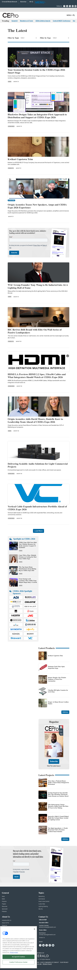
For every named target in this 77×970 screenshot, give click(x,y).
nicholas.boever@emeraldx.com (47, 934)
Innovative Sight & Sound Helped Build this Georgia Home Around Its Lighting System (58, 818)
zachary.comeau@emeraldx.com (47, 927)
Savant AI (15, 21)
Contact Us (42, 937)
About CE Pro (5, 923)
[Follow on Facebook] (64, 6)
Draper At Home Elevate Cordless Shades (58, 703)
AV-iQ (31, 2)
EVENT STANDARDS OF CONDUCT (49, 962)
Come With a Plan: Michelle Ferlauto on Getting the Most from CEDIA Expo (27, 557)
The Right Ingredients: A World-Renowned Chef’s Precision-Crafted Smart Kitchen (58, 830)
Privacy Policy (14, 952)
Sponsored (11, 126)
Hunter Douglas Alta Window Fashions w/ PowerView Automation (57, 679)
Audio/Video (41, 904)
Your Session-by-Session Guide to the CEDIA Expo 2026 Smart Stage (36, 71)
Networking (41, 896)
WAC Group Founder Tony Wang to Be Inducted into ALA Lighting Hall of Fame (38, 286)
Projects (4, 904)
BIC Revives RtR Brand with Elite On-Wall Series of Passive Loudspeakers (35, 331)
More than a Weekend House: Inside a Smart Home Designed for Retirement (58, 782)
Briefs (3, 899)
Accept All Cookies (18, 956)
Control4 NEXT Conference (61, 21)
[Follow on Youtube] (75, 6)
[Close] (34, 929)
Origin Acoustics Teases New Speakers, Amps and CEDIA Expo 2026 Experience (37, 206)
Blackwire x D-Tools (26, 21)
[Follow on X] (70, 6)
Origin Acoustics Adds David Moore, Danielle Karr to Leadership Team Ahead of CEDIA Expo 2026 (35, 420)
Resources (4, 906)
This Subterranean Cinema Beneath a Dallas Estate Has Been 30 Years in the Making (58, 806)
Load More (38, 531)
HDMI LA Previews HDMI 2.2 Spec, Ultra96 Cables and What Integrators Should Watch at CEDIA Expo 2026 (37, 375)
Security (40, 909)
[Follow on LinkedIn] (67, 6)
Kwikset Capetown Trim (20, 159)
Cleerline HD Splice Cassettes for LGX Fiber (58, 691)
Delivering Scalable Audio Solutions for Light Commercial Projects (38, 465)
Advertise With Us (6, 920)
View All (65, 712)
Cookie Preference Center (18, 962)
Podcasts (4, 911)
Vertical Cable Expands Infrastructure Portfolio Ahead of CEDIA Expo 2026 (37, 508)
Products (10, 168)
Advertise (23, 2)
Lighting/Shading (43, 906)
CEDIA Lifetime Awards (42, 21)
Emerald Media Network (9, 2)
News (9, 81)
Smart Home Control (43, 901)
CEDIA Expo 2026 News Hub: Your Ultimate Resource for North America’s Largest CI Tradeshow (28, 544)
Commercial (41, 899)
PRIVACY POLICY (47, 964)
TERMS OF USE (37, 964)
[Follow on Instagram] (73, 6)
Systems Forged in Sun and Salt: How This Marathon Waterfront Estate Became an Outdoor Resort (58, 794)
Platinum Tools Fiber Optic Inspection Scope (56, 667)
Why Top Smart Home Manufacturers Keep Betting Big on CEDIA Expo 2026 (27, 568)
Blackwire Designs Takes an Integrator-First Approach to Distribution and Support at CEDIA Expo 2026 (37, 116)
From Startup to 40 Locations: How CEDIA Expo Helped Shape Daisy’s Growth (28, 580)
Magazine (4, 925)
